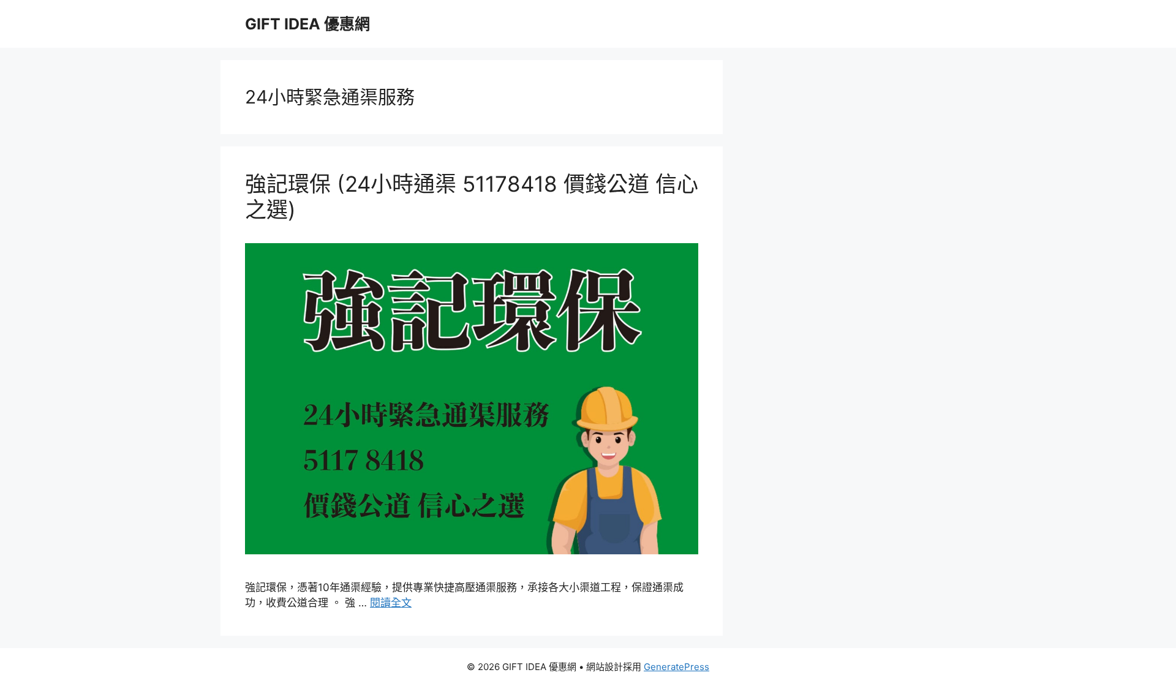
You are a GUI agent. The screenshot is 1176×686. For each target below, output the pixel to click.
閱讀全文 (391, 603)
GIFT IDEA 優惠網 (307, 24)
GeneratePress (676, 667)
